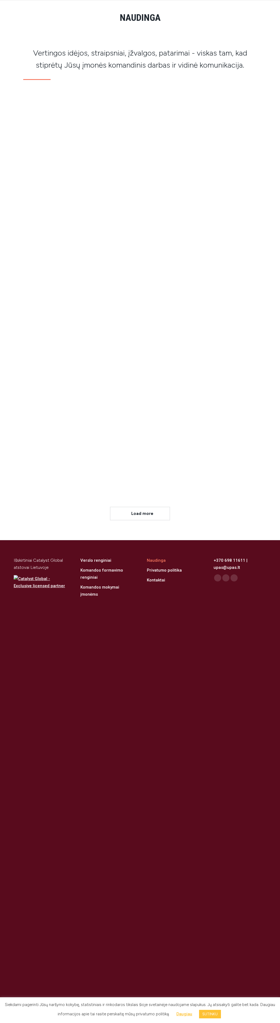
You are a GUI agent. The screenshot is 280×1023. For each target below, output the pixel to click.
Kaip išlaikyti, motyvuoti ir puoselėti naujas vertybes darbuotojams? (190, 403)
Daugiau (35, 275)
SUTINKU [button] (210, 1014)
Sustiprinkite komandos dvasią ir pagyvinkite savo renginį (78, 399)
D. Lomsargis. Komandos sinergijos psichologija (64, 191)
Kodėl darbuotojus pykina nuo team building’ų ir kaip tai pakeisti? (197, 196)
